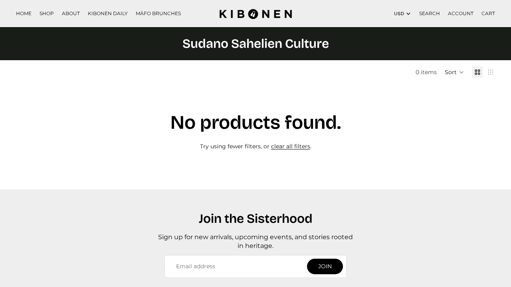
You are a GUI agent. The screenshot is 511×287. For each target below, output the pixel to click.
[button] (454, 72)
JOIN (325, 266)
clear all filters (290, 146)
